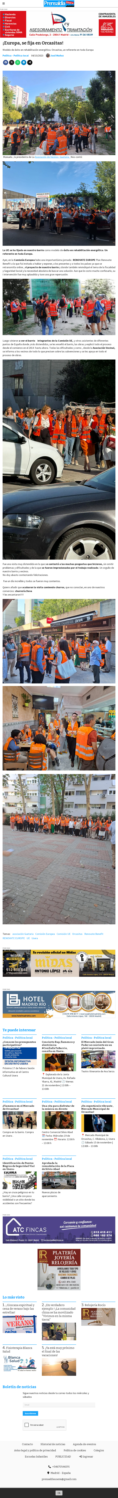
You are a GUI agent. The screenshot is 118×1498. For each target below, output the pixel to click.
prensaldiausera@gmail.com (59, 1479)
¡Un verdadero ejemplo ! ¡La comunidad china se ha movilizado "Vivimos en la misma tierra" (59, 1312)
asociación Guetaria (23, 934)
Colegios (99, 1450)
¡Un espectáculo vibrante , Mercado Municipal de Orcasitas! (97, 1109)
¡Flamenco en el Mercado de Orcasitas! (18, 1107)
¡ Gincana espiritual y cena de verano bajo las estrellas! (18, 1309)
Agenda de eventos (84, 1444)
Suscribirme (30, 1413)
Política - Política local (16, 55)
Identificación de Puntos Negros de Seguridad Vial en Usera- (19, 1166)
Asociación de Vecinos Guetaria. (53, 157)
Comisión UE (64, 934)
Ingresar (87, 1456)
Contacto (27, 1444)
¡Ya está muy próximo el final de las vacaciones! (58, 1351)
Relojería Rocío (95, 1305)
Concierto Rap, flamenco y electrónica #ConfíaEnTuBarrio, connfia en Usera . (58, 1047)
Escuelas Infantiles (36, 1456)
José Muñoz (57, 55)
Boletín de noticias (19, 1387)
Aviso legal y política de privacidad (35, 1450)
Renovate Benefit (93, 934)
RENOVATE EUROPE (14, 938)
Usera (35, 938)
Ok (59, 1493)
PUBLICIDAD (63, 1456)
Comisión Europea (45, 934)
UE (28, 938)
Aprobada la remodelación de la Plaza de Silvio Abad (58, 1166)
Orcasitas (77, 934)
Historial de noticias (53, 1444)
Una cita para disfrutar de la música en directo (58, 1107)
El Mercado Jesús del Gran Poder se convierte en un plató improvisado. (97, 1045)
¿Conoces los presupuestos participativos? (19, 1044)
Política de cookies (75, 1450)
